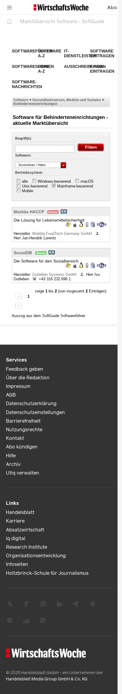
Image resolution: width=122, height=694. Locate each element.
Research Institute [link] (26, 547)
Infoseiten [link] (17, 564)
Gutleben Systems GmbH (55, 274)
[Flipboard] (42, 620)
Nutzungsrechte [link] (24, 429)
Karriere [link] (15, 521)
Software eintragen (102, 53)
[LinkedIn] (59, 603)
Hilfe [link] (11, 455)
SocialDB (23, 252)
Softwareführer (32, 51)
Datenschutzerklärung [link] (31, 403)
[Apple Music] (9, 620)
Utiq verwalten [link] (22, 472)
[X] (9, 603)
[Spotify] (92, 603)
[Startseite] (9, 21)
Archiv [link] (13, 464)
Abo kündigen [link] (22, 446)
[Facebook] (26, 603)
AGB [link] (11, 394)
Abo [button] (112, 7)
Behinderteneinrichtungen (35, 104)
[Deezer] (26, 620)
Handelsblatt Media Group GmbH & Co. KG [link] (46, 679)
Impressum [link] (18, 386)
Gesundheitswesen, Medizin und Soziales (66, 100)
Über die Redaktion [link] (27, 377)
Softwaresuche (30, 66)
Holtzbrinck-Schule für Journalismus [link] (47, 573)
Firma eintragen (102, 69)
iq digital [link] (15, 538)
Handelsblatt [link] (20, 512)
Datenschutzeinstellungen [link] (35, 412)
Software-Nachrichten (27, 84)
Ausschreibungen (85, 66)
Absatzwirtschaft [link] (25, 529)
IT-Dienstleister (80, 53)
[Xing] (76, 603)
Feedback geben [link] (24, 369)
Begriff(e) (23, 138)
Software (20, 100)
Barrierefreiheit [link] (23, 421)
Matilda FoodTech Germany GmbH (62, 233)
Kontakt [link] (15, 438)
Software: (23, 155)
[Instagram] (42, 603)
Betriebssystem (28, 173)
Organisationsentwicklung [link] (36, 555)
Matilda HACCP (29, 211)
